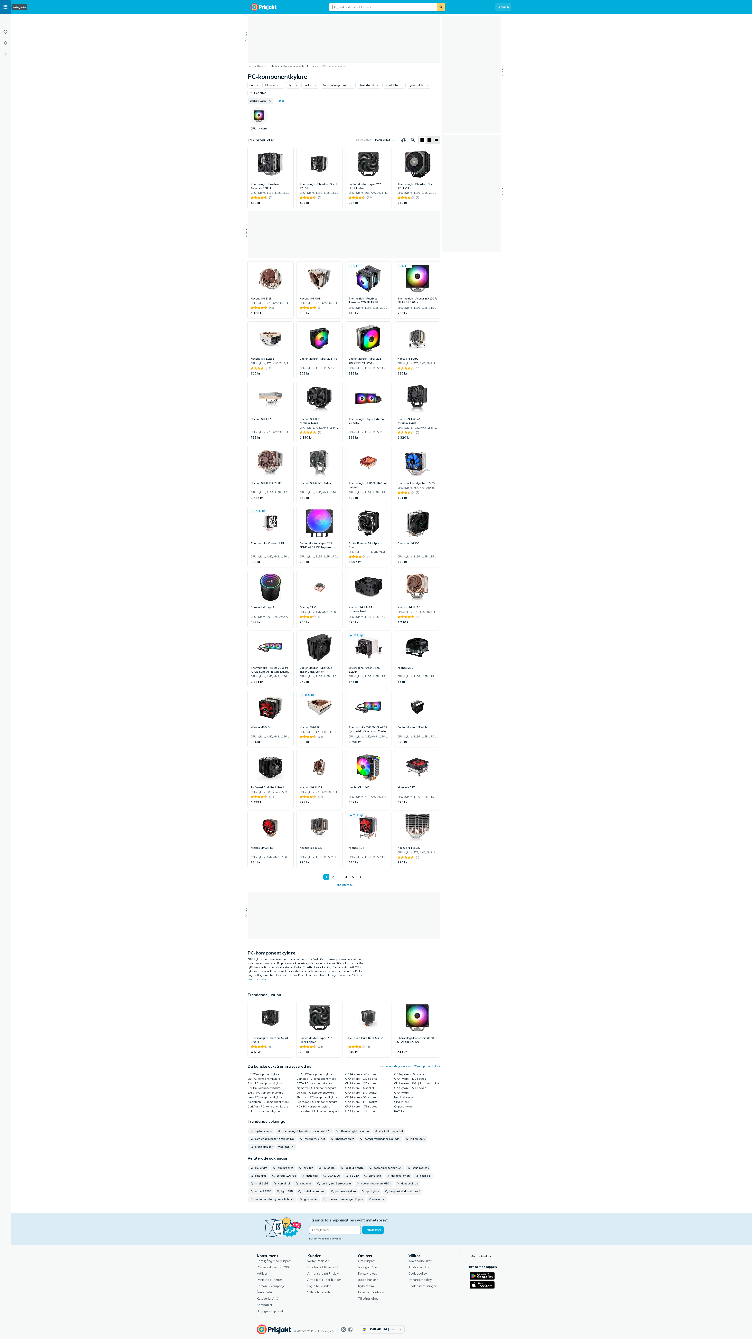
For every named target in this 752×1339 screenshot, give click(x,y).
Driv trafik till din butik (323, 1267)
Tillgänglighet (368, 1298)
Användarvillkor (420, 1261)
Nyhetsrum (366, 1286)
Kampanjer (264, 1305)
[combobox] (383, 7)
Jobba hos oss (368, 1280)
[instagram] (343, 1329)
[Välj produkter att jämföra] (403, 140)
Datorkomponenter (294, 65)
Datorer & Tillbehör (268, 65)
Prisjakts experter (269, 1280)
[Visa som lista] (429, 140)
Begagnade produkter (272, 1311)
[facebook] (350, 1329)
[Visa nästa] (360, 877)
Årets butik (265, 1292)
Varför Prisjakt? (318, 1261)
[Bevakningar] (5, 43)
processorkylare (258, 979)
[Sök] (441, 7)
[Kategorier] (5, 7)
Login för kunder (319, 1286)
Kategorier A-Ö (267, 1298)
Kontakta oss (367, 1273)
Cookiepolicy (418, 1273)
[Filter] (5, 54)
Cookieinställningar (422, 1286)
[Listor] (5, 32)
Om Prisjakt (366, 1261)
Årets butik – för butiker (324, 1280)
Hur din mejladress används (325, 1238)
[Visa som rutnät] (422, 140)
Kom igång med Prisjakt (274, 1261)
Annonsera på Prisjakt (323, 1273)
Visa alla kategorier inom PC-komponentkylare (410, 1066)
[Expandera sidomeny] (5, 21)
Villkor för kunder (319, 1292)
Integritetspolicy (420, 1280)
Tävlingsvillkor (419, 1267)
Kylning (314, 65)
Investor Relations (371, 1292)
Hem (250, 65)
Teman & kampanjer (271, 1286)
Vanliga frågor (368, 1267)
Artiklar (262, 1273)
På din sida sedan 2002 (274, 1267)
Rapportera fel (344, 885)
